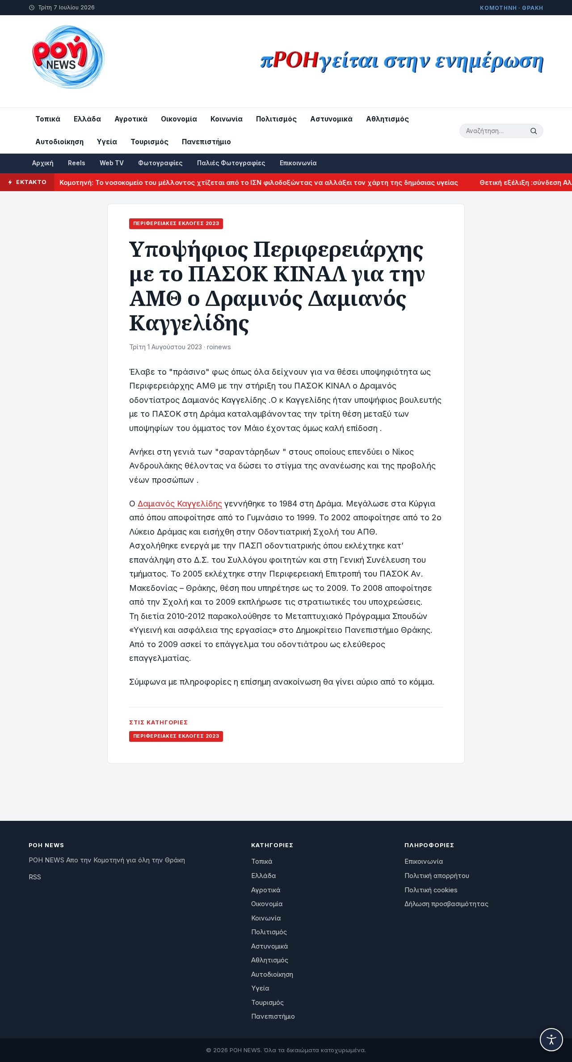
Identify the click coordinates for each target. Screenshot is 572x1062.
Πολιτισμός (276, 119)
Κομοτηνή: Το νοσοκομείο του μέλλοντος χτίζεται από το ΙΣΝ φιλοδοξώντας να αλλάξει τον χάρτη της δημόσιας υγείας (246, 182)
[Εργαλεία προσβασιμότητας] (551, 1039)
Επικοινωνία (298, 163)
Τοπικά (47, 119)
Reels (76, 163)
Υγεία (107, 142)
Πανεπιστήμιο (206, 142)
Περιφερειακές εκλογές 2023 (176, 223)
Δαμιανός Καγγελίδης (180, 503)
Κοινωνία (226, 119)
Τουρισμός (149, 142)
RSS (35, 877)
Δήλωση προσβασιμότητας (446, 904)
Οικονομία (179, 119)
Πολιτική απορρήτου (436, 876)
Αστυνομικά (331, 119)
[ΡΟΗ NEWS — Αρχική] (68, 61)
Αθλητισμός (387, 119)
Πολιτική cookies (431, 890)
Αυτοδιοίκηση (59, 142)
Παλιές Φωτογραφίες (231, 163)
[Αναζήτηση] (535, 131)
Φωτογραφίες (160, 163)
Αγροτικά (130, 119)
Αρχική (43, 163)
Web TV (112, 163)
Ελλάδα (87, 119)
